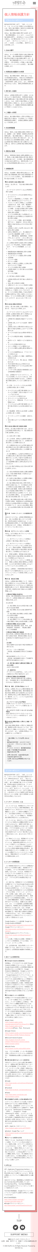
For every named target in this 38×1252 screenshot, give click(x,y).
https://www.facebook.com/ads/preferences (18, 1090)
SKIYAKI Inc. (19, 1248)
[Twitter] (15, 1227)
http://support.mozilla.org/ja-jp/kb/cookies (17, 1048)
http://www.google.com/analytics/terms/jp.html (19, 925)
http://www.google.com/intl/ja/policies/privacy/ (18, 1205)
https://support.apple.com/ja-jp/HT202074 (17, 1128)
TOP (19, 1220)
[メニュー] (34, 3)
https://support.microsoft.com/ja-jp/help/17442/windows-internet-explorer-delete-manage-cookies (17, 1041)
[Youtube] (22, 1227)
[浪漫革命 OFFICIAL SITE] (19, 4)
